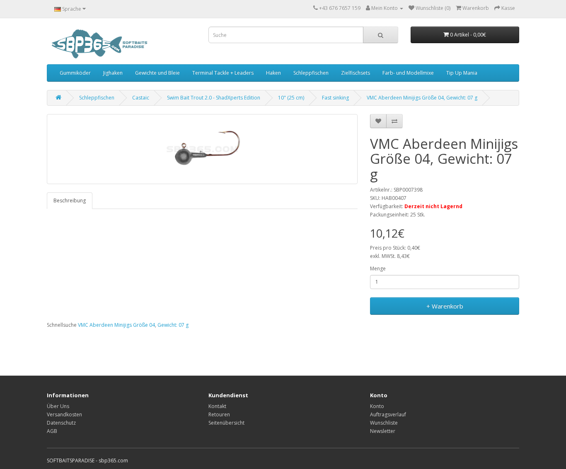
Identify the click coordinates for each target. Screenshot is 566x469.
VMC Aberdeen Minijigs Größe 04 (116, 324)
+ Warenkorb (444, 306)
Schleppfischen (311, 72)
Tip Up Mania (461, 72)
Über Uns (58, 406)
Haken (273, 72)
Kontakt (217, 406)
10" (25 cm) (291, 97)
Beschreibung (69, 200)
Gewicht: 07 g (173, 324)
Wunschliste (384, 422)
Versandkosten (64, 414)
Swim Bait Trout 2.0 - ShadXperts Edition (213, 97)
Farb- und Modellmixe (408, 72)
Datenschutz (61, 422)
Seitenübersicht (226, 422)
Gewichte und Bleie (157, 72)
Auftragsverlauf (388, 414)
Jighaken (113, 72)
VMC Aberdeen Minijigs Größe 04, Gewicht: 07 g (422, 97)
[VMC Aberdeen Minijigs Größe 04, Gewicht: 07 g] (202, 149)
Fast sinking (335, 97)
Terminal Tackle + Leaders (223, 72)
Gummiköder (75, 72)
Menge (378, 268)
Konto (377, 406)
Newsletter (382, 431)
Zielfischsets (355, 72)
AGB (52, 431)
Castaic (140, 97)
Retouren (219, 414)
